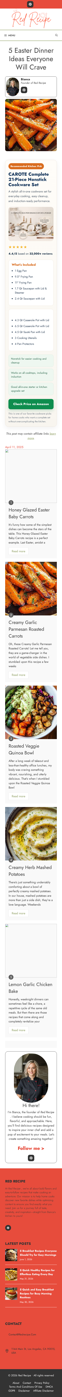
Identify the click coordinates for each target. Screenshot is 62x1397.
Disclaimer (24, 1391)
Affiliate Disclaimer (43, 1391)
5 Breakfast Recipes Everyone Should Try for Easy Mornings (38, 1253)
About (16, 1383)
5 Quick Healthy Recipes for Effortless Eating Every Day (37, 1272)
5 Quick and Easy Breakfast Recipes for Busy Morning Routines (37, 1293)
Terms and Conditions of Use (25, 1387)
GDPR (11, 1391)
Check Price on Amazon (31, 404)
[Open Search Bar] (56, 35)
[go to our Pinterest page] (30, 4)
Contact (27, 1383)
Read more (18, 551)
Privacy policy (41, 1383)
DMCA (49, 1387)
